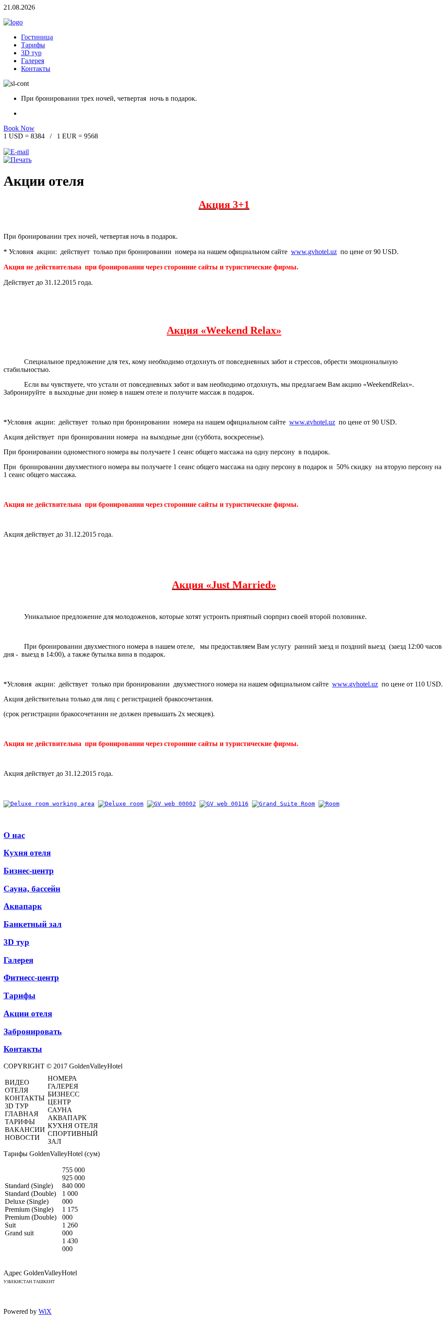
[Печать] (18, 159)
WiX (45, 1311)
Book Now (19, 128)
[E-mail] (16, 152)
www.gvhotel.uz (314, 251)
